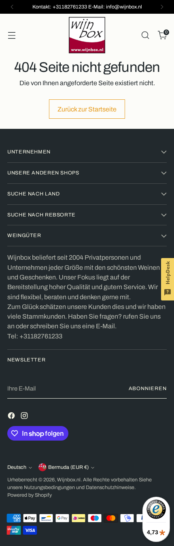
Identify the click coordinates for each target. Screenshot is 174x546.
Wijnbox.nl (69, 480)
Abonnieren (148, 388)
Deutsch (16, 467)
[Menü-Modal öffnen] (11, 35)
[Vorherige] (12, 7)
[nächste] (162, 7)
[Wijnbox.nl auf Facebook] (12, 417)
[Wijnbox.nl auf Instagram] (25, 417)
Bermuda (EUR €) (68, 467)
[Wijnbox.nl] (87, 35)
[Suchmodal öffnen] (145, 35)
